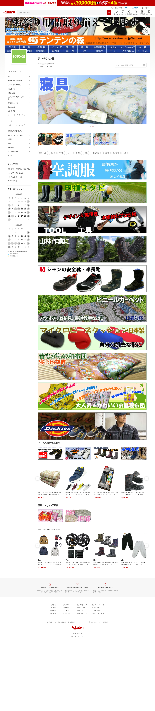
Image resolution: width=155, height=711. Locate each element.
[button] (147, 8)
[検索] (109, 12)
